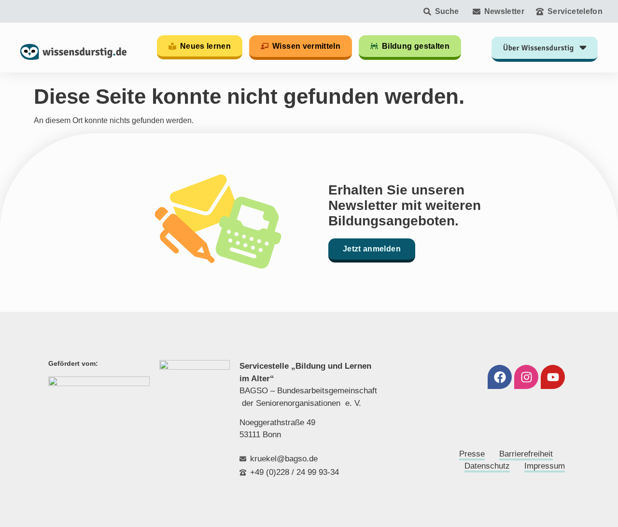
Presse (472, 453)
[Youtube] (553, 377)
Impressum (544, 466)
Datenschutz (487, 466)
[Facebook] (500, 377)
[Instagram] (526, 377)
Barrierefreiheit (526, 453)
